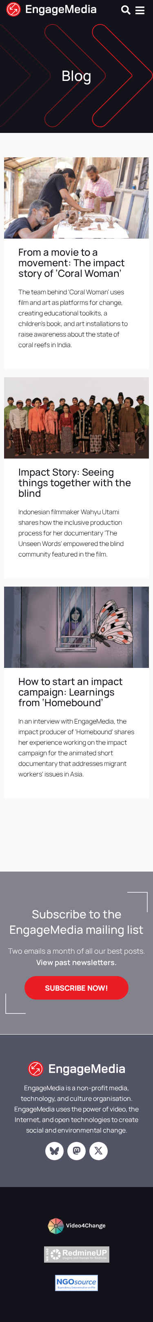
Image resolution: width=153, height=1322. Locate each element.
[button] (126, 9)
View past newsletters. (76, 962)
